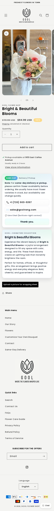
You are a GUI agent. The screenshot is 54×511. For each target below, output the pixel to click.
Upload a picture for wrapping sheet (20, 284)
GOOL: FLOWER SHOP (30, 506)
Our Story (10, 324)
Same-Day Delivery (15, 349)
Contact (9, 343)
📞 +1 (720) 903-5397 (19, 202)
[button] (6, 15)
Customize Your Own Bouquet (21, 337)
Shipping (5, 124)
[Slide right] (33, 100)
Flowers (9, 330)
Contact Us (11, 406)
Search (9, 400)
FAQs (8, 412)
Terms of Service (14, 438)
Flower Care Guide (15, 419)
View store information (17, 167)
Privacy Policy (12, 425)
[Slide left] (21, 100)
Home (8, 317)
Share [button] (9, 293)
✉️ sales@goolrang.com (21, 209)
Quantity (6, 128)
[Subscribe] (44, 456)
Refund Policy (12, 431)
